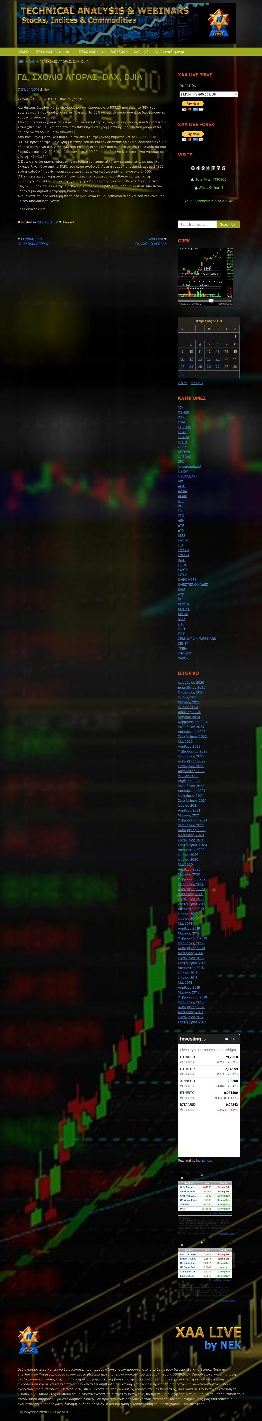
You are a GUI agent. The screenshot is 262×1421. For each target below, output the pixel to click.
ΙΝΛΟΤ (183, 570)
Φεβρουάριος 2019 (192, 938)
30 (182, 374)
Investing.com (206, 1160)
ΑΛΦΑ (182, 491)
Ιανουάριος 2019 (191, 943)
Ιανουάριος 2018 (191, 1002)
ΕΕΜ (181, 535)
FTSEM (183, 437)
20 (218, 359)
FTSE (182, 432)
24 (191, 367)
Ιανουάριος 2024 (191, 727)
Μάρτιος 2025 (189, 702)
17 (191, 359)
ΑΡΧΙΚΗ (23, 52)
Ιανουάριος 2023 (191, 756)
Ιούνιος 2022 (188, 776)
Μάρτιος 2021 (189, 815)
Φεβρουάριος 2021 (192, 820)
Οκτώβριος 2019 (191, 899)
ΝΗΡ (181, 619)
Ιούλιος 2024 (188, 707)
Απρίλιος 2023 (189, 746)
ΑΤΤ (181, 501)
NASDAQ (184, 457)
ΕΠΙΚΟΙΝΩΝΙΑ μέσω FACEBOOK (103, 52)
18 (200, 359)
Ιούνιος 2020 (188, 859)
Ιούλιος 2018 (188, 973)
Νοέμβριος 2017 (190, 1012)
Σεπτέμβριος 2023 (192, 736)
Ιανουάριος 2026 (191, 682)
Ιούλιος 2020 (188, 855)
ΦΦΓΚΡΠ (184, 653)
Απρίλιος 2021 (189, 810)
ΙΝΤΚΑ (182, 575)
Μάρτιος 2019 (189, 933)
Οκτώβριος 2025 (191, 692)
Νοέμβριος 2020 (191, 835)
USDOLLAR (186, 476)
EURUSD (184, 427)
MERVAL (184, 452)
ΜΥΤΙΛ (183, 614)
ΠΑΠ (181, 629)
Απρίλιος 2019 (189, 928)
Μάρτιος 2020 (189, 874)
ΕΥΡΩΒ (183, 555)
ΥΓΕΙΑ (182, 648)
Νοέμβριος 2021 (190, 795)
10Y (180, 407)
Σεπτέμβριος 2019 (192, 904)
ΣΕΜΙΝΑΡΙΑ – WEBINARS (197, 639)
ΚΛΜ (181, 589)
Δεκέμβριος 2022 (192, 761)
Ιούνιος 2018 (188, 977)
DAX (40, 222)
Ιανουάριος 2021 (191, 825)
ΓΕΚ (181, 516)
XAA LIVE (141, 52)
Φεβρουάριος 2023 (193, 751)
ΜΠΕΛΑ (184, 609)
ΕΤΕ (181, 545)
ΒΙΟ (180, 506)
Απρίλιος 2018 (189, 987)
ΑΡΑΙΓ (182, 496)
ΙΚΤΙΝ (182, 565)
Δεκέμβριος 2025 (192, 687)
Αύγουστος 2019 (191, 909)
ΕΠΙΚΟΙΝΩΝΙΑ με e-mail (54, 52)
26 (209, 367)
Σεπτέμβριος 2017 (192, 1022)
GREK (182, 447)
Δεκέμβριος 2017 (191, 1007)
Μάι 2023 (185, 741)
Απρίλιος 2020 (189, 869)
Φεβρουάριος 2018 (192, 997)
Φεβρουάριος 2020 (193, 879)
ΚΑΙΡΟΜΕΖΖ (187, 579)
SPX (181, 461)
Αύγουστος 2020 (191, 850)
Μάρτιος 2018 (189, 992)
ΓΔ (56, 222)
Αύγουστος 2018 (191, 968)
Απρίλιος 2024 (189, 712)
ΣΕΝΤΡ (183, 643)
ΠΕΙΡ (181, 634)
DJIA (49, 222)
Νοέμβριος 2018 (190, 953)
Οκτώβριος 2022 (191, 766)
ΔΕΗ (181, 520)
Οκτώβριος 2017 (190, 1017)
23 (182, 367)
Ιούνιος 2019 (188, 918)
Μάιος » (197, 383)
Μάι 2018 (185, 982)
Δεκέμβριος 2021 (191, 791)
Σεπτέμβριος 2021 (192, 800)
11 (200, 351)
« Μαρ (182, 383)
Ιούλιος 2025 (188, 697)
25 (200, 367)
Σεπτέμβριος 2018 (192, 963)
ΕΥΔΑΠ (183, 550)
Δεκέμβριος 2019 (191, 889)
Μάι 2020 (185, 864)
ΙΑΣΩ (181, 560)
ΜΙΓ (180, 599)
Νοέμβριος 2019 (190, 894)
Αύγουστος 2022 (191, 771)
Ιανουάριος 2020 (191, 884)
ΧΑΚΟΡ (183, 658)
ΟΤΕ (181, 624)
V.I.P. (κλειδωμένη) (169, 52)
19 (209, 359)
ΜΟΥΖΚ (183, 604)
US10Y (183, 471)
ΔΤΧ (181, 530)
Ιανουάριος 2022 (191, 786)
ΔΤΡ (181, 525)
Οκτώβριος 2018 (191, 958)
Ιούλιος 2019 (188, 914)
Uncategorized (189, 466)
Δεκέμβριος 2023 (192, 732)
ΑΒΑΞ (182, 486)
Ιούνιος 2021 (188, 805)
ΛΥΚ (181, 594)
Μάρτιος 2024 (189, 717)
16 (182, 359)
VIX (180, 481)
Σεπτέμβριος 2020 (192, 845)
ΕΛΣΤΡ (183, 540)
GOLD (182, 442)
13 (217, 351)
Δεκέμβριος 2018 (191, 948)
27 (218, 367)
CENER (183, 412)
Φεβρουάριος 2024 (193, 722)
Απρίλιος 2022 (189, 781)
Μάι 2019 (185, 923)
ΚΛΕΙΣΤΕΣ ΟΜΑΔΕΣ (193, 584)
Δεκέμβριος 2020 (192, 830)
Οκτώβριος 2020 (191, 840)
